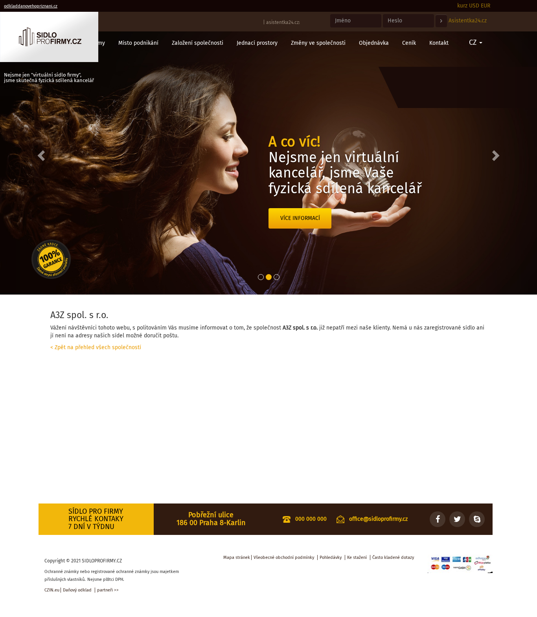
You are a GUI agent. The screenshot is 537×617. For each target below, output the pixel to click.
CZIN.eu (51, 590)
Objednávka (374, 43)
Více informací (300, 218)
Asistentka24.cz (468, 20)
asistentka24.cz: (283, 22)
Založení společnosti (197, 43)
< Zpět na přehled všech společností (95, 347)
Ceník (409, 43)
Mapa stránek (236, 557)
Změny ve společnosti (318, 43)
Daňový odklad (77, 590)
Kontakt (439, 43)
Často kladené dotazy (393, 557)
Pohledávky (331, 557)
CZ (473, 42)
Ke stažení (357, 557)
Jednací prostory (257, 43)
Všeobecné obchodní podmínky (284, 557)
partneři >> (108, 590)
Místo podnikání (138, 43)
